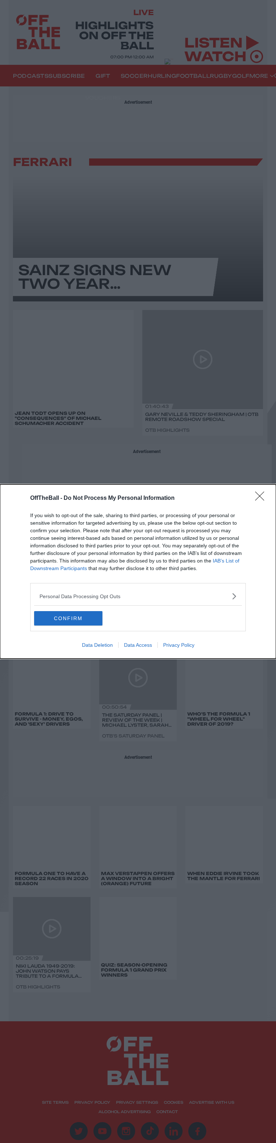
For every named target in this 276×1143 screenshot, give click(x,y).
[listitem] (138, 596)
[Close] (262, 498)
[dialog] (138, 571)
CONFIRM (68, 618)
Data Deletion (97, 645)
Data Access (138, 645)
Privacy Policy (178, 645)
